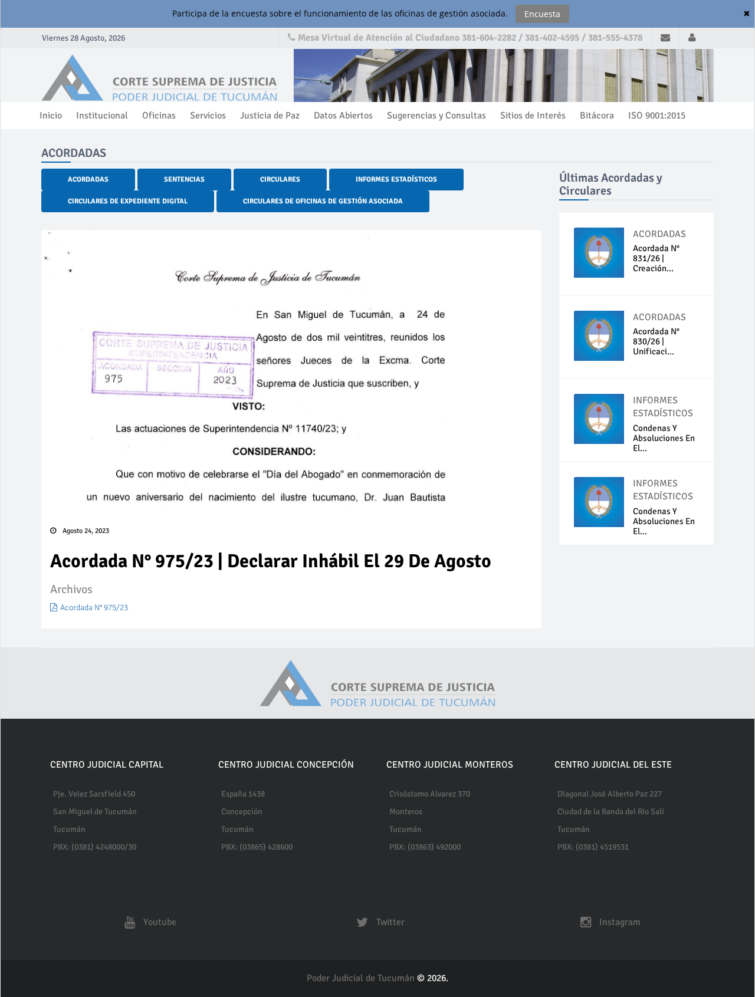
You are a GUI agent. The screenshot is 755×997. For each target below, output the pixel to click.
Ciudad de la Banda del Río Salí (610, 812)
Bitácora (597, 115)
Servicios (208, 115)
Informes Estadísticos (396, 179)
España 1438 (243, 794)
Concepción (241, 812)
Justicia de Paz (270, 115)
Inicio (51, 115)
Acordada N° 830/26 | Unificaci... (656, 341)
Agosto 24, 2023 (84, 531)
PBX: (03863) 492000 (425, 847)
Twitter (389, 922)
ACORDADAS (659, 234)
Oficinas (159, 115)
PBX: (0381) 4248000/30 (94, 847)
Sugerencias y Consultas (436, 115)
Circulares (280, 179)
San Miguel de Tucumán (95, 812)
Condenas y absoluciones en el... (664, 438)
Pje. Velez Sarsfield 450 (94, 794)
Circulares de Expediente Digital (128, 201)
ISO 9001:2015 (656, 115)
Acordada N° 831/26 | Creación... (656, 258)
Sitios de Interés (533, 115)
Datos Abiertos (343, 115)
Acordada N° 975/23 (94, 608)
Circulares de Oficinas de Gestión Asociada (323, 201)
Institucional (102, 115)
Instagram (619, 922)
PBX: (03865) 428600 (257, 847)
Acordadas (88, 179)
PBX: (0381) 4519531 (593, 847)
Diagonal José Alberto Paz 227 (609, 794)
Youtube (158, 922)
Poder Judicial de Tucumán (362, 978)
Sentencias (184, 179)
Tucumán (69, 829)
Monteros (405, 812)
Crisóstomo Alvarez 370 (429, 794)
